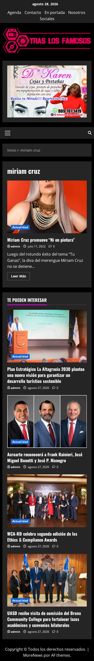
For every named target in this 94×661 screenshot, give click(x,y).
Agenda (14, 12)
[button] (7, 133)
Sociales (47, 18)
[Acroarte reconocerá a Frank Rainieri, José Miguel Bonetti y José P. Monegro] (47, 421)
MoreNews (33, 655)
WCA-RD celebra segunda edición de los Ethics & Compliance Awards (42, 537)
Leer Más (20, 277)
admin (15, 246)
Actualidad (20, 227)
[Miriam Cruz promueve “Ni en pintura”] (47, 207)
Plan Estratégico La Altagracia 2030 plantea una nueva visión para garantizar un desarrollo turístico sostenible (45, 375)
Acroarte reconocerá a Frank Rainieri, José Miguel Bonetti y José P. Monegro (44, 457)
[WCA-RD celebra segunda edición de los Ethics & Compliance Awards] (47, 500)
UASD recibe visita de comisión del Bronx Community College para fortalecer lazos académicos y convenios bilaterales (44, 619)
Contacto (33, 12)
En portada (55, 12)
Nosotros (76, 12)
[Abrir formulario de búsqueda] (90, 133)
